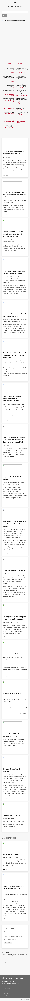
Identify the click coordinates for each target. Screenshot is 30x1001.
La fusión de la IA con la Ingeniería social (9, 126)
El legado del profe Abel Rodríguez (21, 119)
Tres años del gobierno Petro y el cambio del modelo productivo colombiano (22, 85)
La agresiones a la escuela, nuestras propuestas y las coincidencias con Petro (8, 92)
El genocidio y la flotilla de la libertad (8, 98)
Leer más (5, 175)
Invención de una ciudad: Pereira (9, 106)
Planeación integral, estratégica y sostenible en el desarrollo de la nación (21, 99)
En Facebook (18, 6)
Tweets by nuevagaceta (7, 963)
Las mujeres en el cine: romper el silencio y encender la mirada (21, 107)
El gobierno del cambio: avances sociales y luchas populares (21, 77)
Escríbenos (18, 8)
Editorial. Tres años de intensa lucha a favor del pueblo (9, 70)
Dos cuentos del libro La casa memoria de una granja (8, 119)
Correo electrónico (9, 932)
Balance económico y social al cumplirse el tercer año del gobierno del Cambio (8, 77)
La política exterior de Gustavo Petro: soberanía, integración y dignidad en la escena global (22, 92)
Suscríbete (11, 8)
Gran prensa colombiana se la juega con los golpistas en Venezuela (13, 888)
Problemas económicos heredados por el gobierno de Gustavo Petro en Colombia (22, 70)
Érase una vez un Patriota (9, 112)
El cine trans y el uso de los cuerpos (22, 113)
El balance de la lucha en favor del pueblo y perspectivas (9, 85)
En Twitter (10, 6)
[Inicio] (15, 3)
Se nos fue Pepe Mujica (11, 854)
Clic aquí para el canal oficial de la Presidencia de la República (15, 955)
